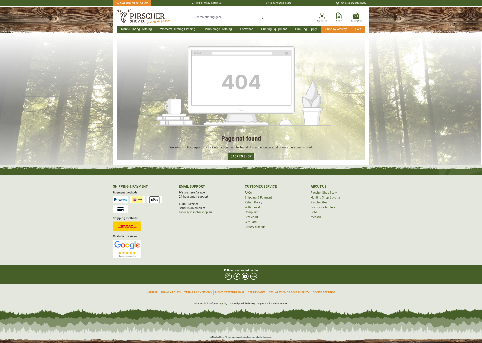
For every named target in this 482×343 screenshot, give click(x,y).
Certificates (256, 292)
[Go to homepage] (146, 16)
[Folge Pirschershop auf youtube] (245, 276)
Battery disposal (255, 227)
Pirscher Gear (319, 202)
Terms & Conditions (198, 292)
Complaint (252, 212)
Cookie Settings (324, 292)
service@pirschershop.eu (195, 212)
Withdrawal (252, 207)
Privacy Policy (171, 292)
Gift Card (251, 222)
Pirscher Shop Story (324, 192)
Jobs (314, 212)
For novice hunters (323, 207)
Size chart (251, 217)
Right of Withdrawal (230, 292)
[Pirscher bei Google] (127, 249)
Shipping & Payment (258, 197)
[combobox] (226, 17)
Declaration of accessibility (289, 292)
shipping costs (225, 303)
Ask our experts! (134, 3)
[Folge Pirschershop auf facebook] (236, 276)
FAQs (248, 192)
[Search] (263, 17)
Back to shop (241, 156)
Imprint (152, 292)
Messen (316, 217)
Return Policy (253, 202)
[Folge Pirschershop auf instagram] (228, 276)
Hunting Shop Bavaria (325, 197)
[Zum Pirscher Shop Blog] (253, 276)
